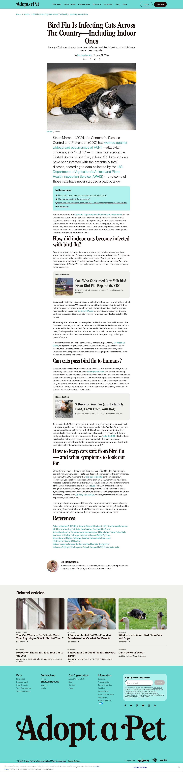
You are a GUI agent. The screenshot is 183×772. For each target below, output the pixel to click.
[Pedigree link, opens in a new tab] (155, 760)
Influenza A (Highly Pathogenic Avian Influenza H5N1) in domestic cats (86, 547)
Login (146, 4)
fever (92, 485)
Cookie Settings (74, 761)
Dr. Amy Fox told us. (85, 494)
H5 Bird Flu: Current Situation (67, 541)
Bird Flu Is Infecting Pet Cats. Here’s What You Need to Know (81, 529)
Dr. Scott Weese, (85, 311)
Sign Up (160, 4)
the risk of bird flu (94, 477)
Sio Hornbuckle (84, 55)
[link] (84, 4)
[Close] (179, 767)
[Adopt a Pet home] (27, 4)
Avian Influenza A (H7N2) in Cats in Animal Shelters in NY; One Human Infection (90, 526)
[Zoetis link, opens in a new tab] (163, 760)
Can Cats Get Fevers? (132, 652)
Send (159, 682)
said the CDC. (109, 436)
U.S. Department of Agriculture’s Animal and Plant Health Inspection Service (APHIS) (88, 172)
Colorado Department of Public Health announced (98, 214)
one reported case (96, 371)
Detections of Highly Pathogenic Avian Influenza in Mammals (81, 538)
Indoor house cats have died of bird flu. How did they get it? (81, 544)
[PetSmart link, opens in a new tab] (143, 760)
